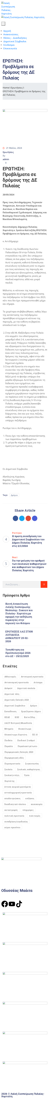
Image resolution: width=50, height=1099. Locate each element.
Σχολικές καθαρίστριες (28, 769)
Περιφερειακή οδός (14, 757)
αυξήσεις (29, 798)
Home (6, 87)
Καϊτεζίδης (29, 717)
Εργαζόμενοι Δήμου (31, 711)
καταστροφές (11, 810)
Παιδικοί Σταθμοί (26, 740)
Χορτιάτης (9, 781)
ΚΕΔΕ (7, 717)
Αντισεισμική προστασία (16, 682)
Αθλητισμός (10, 676)
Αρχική (7, 30)
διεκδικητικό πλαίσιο (15, 804)
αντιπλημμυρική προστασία (18, 792)
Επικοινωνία (10, 48)
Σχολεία (8, 769)
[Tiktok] (19, 904)
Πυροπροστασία (12, 763)
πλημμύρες (28, 810)
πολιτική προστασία (14, 815)
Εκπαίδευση (10, 711)
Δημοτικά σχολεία (26, 688)
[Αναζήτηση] (44, 584)
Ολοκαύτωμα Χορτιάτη (15, 734)
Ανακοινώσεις (10, 34)
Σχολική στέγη (11, 775)
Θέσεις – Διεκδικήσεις (15, 37)
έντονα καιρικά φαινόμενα (17, 786)
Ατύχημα (38, 682)
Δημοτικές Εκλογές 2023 (16, 699)
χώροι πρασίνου (12, 827)
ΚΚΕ (17, 717)
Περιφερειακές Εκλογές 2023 (18, 752)
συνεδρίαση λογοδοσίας (16, 821)
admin (6, 159)
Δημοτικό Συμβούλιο (14, 705)
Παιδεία (8, 740)
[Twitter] (22, 518)
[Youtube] (12, 904)
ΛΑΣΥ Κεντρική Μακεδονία (18, 723)
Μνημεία (8, 728)
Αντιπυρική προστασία (32, 676)
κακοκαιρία (36, 804)
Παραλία (8, 746)
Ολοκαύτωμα (24, 728)
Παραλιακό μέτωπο (27, 746)
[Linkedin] (34, 518)
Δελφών (8, 688)
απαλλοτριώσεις (12, 798)
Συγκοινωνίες (32, 763)
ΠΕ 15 (35, 734)
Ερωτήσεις (17, 87)
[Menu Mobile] (3, 24)
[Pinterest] (28, 518)
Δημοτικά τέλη (11, 694)
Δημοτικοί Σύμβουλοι (14, 41)
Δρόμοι (14, 495)
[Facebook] (15, 518)
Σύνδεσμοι (9, 44)
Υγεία (27, 775)
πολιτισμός (34, 815)
